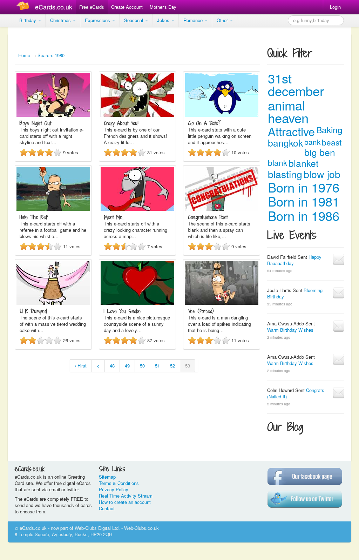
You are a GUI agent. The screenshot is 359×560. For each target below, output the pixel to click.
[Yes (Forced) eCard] (221, 302)
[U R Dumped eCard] (53, 302)
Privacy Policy (113, 489)
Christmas (61, 20)
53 (187, 365)
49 (127, 365)
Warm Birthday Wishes (290, 329)
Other (223, 20)
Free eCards (91, 7)
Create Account (127, 7)
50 (142, 365)
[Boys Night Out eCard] (53, 115)
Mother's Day (163, 7)
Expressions (98, 20)
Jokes (164, 20)
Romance (193, 20)
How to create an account (125, 502)
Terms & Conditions (119, 483)
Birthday (28, 20)
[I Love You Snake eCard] (137, 302)
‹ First (81, 365)
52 (172, 365)
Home (24, 55)
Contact (107, 508)
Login (335, 7)
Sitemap (107, 476)
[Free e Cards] (24, 7)
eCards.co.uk (53, 6)
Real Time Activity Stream (126, 495)
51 (157, 365)
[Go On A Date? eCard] (221, 115)
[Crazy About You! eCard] (137, 115)
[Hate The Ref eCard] (53, 208)
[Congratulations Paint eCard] (221, 208)
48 (112, 365)
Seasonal (134, 20)
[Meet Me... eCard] (137, 208)
